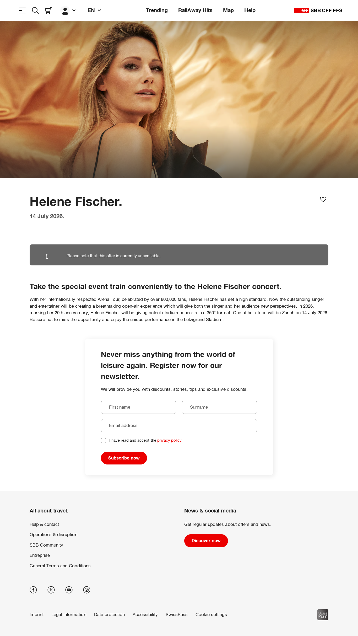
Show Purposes (37, 616)
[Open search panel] (35, 10)
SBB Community (46, 545)
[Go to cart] (48, 10)
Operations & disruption (53, 534)
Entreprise (40, 555)
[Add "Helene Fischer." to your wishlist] (323, 199)
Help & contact (44, 524)
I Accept (79, 616)
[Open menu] (22, 10)
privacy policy (169, 440)
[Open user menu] (68, 10)
